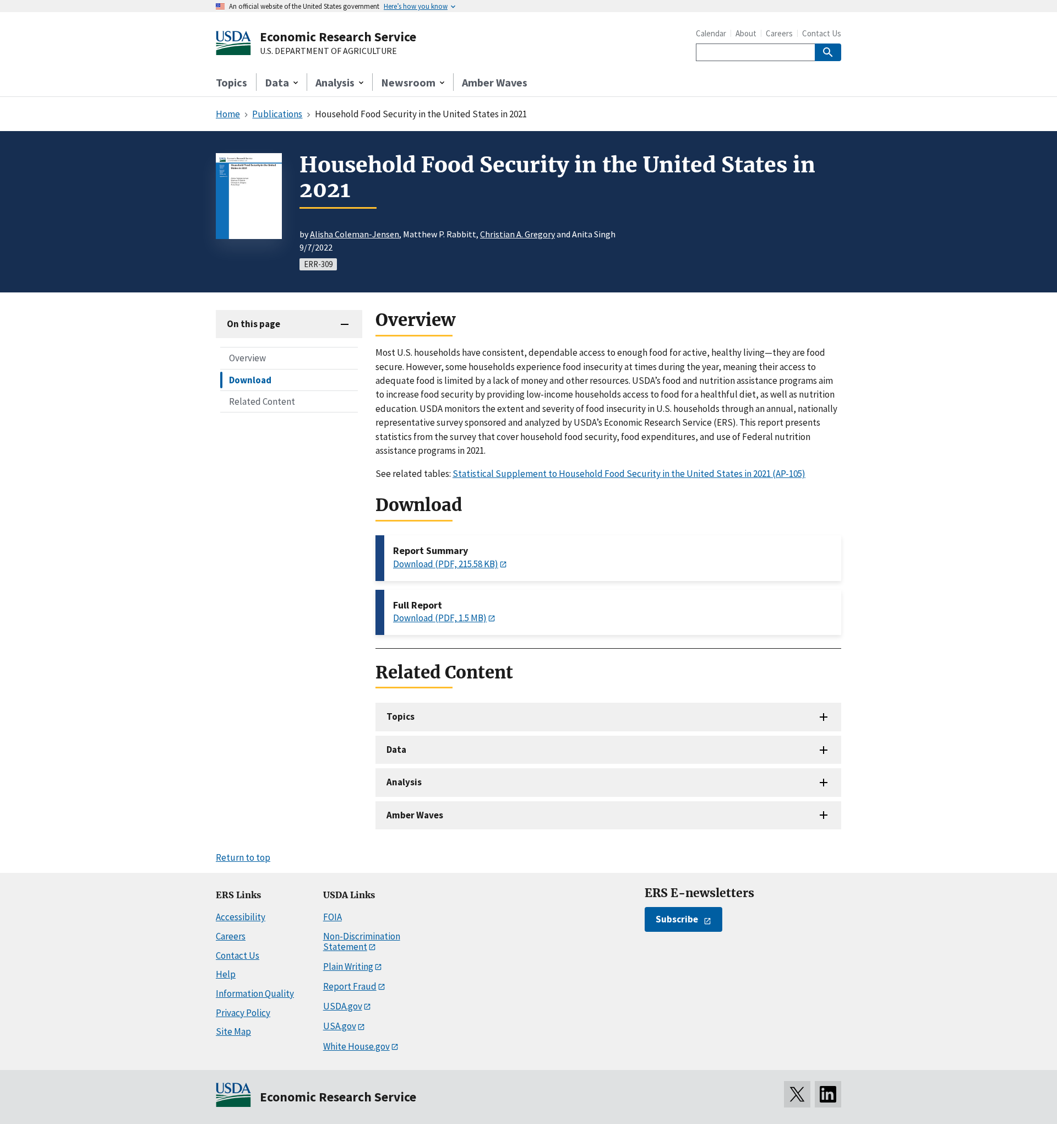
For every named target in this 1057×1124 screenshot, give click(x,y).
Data (396, 749)
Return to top (243, 857)
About (745, 33)
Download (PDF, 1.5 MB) (440, 618)
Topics (231, 82)
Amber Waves (494, 82)
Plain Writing (348, 966)
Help (226, 974)
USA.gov (339, 1026)
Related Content (262, 401)
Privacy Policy (243, 1013)
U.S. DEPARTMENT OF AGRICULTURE (328, 51)
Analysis (404, 782)
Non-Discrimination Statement (361, 941)
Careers (779, 33)
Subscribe (677, 919)
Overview (247, 358)
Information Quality (255, 993)
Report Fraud (350, 986)
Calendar (711, 33)
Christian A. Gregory (517, 234)
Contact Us (821, 33)
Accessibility (240, 917)
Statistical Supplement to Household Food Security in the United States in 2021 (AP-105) (629, 474)
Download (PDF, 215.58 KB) (445, 564)
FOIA (332, 917)
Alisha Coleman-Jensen (354, 234)
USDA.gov (342, 1006)
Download (250, 379)
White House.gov (356, 1046)
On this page (253, 324)
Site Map (233, 1031)
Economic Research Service (338, 37)
